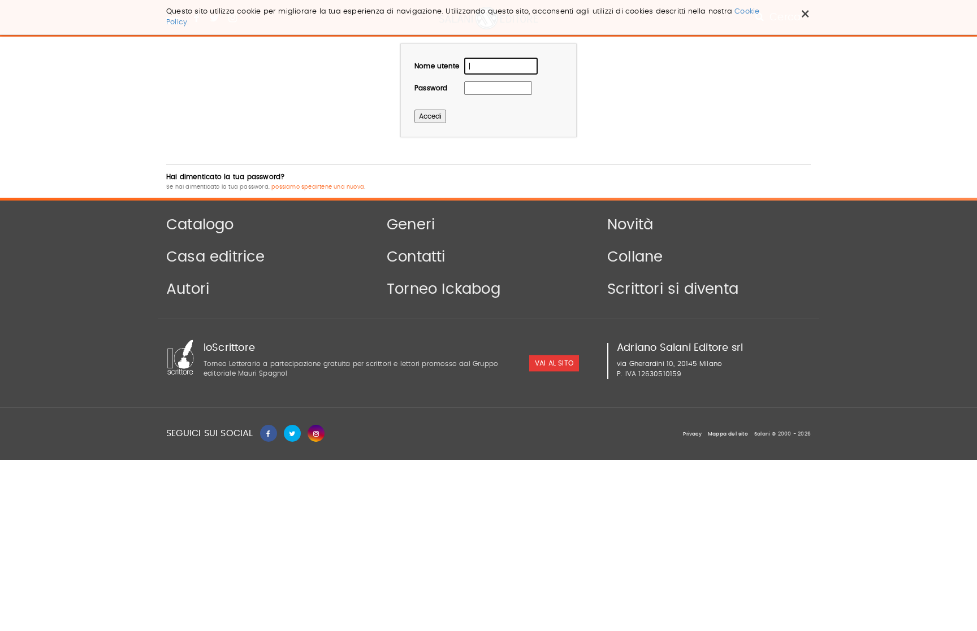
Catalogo (200, 224)
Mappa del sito (728, 434)
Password (431, 88)
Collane (635, 257)
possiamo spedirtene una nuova (317, 187)
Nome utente (436, 66)
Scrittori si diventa (672, 289)
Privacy (692, 434)
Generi (411, 224)
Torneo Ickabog (443, 289)
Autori (187, 289)
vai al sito (554, 363)
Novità (630, 224)
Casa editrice (215, 257)
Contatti (416, 257)
